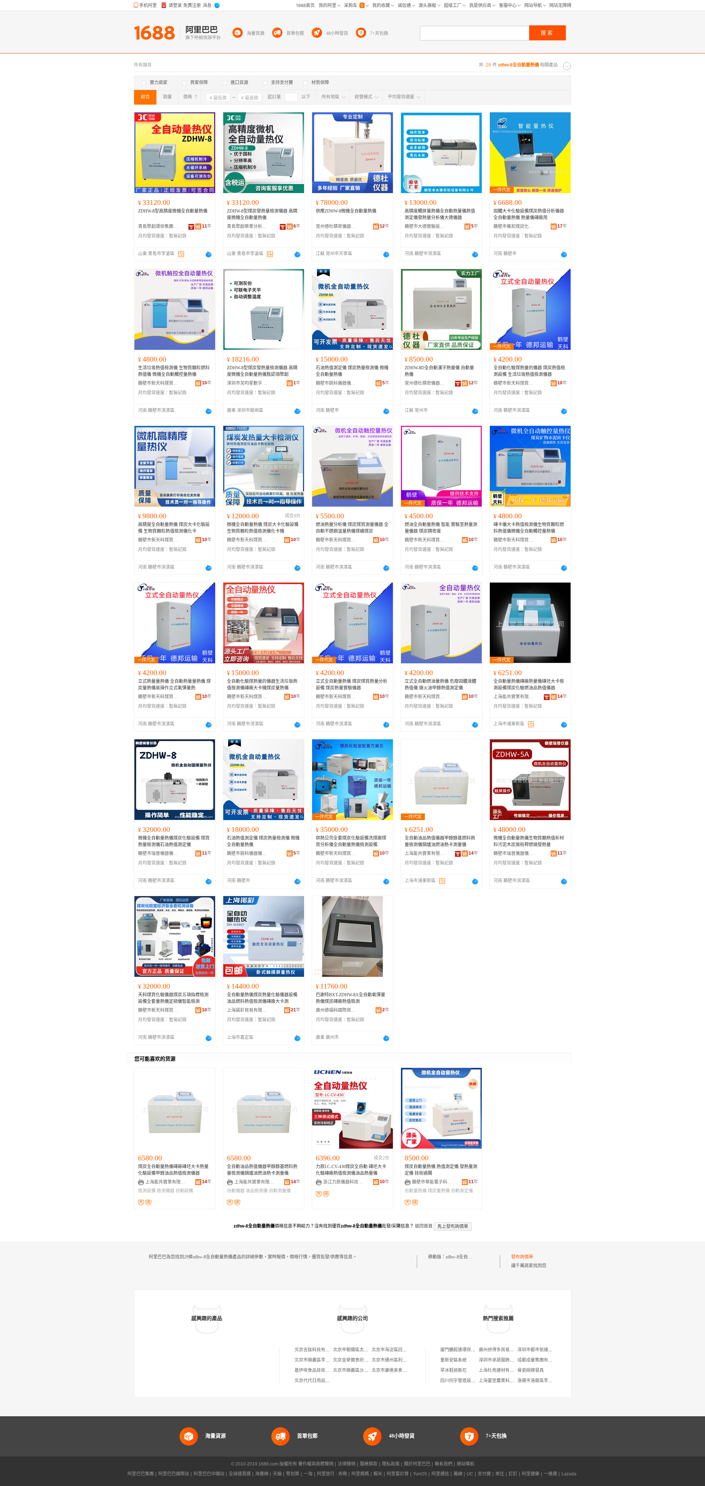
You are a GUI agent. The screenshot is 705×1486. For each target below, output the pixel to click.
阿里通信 (440, 1473)
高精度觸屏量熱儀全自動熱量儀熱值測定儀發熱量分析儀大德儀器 (440, 214)
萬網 (457, 1473)
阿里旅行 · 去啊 (332, 1473)
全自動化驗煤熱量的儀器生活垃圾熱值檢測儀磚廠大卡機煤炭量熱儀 (262, 685)
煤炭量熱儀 (439, 1190)
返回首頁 (424, 1226)
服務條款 (368, 1464)
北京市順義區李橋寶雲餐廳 (320, 1360)
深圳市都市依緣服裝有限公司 (546, 1349)
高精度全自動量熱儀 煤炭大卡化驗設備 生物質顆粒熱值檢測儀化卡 (174, 528)
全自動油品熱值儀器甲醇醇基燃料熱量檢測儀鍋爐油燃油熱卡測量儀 (440, 841)
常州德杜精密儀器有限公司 (336, 226)
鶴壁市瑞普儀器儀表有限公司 (158, 853)
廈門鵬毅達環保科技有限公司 (469, 1349)
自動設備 (184, 1190)
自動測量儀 (280, 1190)
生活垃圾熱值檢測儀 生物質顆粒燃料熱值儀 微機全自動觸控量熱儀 (174, 371)
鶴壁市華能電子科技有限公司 (432, 1182)
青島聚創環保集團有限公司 (158, 226)
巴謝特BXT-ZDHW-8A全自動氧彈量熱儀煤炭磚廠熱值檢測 (350, 998)
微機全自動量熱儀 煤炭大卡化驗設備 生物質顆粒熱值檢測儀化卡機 (263, 528)
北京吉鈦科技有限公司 (316, 1349)
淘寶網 (261, 1473)
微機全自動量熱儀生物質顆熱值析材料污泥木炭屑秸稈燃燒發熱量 (529, 841)
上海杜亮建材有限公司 (501, 1370)
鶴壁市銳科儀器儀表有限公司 (336, 383)
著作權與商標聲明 (315, 1464)
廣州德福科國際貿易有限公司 (336, 1010)
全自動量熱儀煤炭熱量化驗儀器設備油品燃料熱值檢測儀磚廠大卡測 (262, 998)
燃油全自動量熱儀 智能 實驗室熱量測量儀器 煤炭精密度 (441, 528)
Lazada (568, 1473)
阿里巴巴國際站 (173, 1473)
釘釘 (513, 1473)
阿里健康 (530, 1473)
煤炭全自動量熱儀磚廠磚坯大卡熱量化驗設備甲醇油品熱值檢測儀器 (173, 1170)
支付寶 (484, 1473)
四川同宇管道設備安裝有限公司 (471, 1380)
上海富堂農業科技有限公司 (505, 1380)
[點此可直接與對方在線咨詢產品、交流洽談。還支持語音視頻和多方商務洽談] (209, 254)
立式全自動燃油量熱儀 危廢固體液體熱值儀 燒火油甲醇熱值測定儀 (440, 685)
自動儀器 (236, 1190)
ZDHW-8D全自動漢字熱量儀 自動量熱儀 (439, 371)
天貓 (277, 1473)
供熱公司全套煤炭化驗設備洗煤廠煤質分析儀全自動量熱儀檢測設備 (351, 841)
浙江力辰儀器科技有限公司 (343, 1182)
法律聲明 (346, 1464)
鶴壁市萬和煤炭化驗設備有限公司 (514, 226)
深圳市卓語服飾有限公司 (503, 1360)
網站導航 (465, 1464)
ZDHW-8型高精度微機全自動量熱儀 (172, 211)
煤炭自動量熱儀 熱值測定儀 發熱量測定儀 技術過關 (441, 1170)
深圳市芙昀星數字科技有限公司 (247, 383)
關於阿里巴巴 (417, 1464)
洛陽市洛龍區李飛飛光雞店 (543, 1380)
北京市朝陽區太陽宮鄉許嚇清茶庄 (366, 1349)
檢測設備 (147, 1190)
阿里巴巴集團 (140, 1473)
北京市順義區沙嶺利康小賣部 (361, 1370)
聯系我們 (443, 1464)
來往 (499, 1473)
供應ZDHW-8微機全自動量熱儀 (346, 211)
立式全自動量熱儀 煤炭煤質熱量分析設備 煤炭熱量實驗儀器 (351, 685)
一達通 (550, 1473)
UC (470, 1473)
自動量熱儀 (416, 1190)
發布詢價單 (522, 1257)
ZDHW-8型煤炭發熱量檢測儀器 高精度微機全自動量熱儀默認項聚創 (262, 371)
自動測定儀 (462, 1190)
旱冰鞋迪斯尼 (453, 1370)
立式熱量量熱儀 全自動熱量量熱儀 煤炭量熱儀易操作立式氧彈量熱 (174, 685)
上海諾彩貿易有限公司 (247, 1010)
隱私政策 (391, 1464)
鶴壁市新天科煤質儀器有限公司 (158, 383)
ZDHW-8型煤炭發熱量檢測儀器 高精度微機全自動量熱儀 (262, 214)
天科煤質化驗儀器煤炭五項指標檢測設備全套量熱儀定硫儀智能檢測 (173, 998)
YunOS (420, 1473)
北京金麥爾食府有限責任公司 (361, 1360)
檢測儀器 (165, 1190)
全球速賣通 (240, 1473)
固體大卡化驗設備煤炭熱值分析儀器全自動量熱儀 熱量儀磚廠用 (529, 214)
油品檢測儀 (257, 1190)
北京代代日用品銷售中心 (318, 1380)
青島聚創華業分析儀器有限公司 (247, 226)
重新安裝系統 (453, 1360)
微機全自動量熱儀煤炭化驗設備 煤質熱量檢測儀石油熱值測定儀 (174, 841)
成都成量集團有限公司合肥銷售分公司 (554, 1360)
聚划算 (292, 1473)
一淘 (308, 1473)
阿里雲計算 (398, 1473)
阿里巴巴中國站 (209, 1473)
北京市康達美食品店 (391, 1370)
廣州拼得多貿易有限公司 (503, 1349)
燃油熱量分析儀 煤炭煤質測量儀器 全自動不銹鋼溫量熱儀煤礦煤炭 (352, 528)
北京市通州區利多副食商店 (398, 1360)
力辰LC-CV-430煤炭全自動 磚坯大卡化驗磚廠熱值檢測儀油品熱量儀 (351, 1170)
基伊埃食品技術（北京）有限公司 (327, 1370)
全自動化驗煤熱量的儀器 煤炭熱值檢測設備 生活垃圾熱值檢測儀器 (529, 371)
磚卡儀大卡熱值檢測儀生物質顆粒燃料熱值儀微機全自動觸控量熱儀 (529, 528)
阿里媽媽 (360, 1473)
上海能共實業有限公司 (514, 696)
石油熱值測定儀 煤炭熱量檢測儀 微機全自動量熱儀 (352, 371)
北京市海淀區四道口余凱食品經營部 (407, 1349)
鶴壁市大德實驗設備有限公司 (425, 226)
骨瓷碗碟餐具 (530, 1370)
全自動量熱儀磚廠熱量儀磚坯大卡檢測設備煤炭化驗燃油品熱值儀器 (529, 685)
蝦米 (377, 1473)
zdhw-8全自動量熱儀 (465, 1257)
